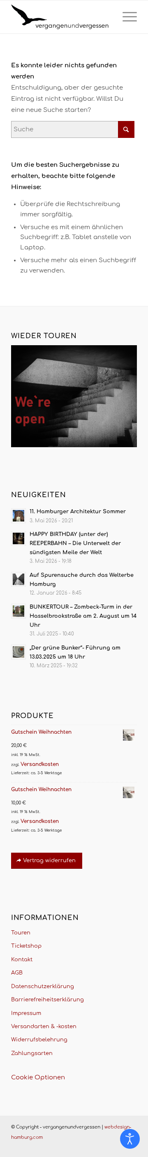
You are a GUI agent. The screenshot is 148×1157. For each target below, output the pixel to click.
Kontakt (21, 960)
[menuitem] (125, 16)
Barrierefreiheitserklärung (47, 1000)
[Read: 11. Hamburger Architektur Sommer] (18, 515)
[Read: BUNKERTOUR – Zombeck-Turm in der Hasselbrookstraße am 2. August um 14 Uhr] (18, 611)
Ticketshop (26, 946)
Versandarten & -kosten (43, 1026)
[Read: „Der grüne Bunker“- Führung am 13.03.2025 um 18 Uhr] (18, 652)
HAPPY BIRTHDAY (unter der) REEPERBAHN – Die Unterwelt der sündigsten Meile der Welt (75, 543)
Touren (20, 933)
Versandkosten (40, 764)
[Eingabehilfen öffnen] (130, 1139)
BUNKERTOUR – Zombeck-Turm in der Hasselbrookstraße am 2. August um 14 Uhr (83, 616)
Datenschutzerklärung (42, 986)
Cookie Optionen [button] (38, 1077)
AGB (17, 973)
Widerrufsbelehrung (39, 1040)
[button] (15, 1142)
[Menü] (125, 16)
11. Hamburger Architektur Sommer (78, 511)
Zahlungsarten (32, 1053)
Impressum (26, 1013)
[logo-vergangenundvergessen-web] (61, 16)
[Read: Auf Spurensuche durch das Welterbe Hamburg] (18, 579)
